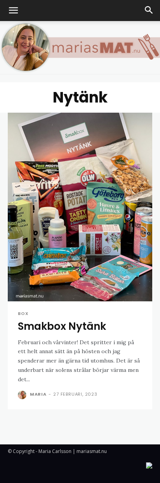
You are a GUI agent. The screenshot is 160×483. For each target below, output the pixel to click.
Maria (38, 394)
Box (23, 313)
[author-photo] (23, 395)
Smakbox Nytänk (62, 326)
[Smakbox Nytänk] (80, 207)
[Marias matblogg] (80, 47)
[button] (13, 10)
